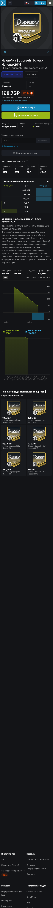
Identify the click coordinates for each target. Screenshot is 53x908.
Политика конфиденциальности (36, 867)
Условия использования (37, 859)
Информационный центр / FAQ (13, 893)
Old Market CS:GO (34, 891)
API (2, 859)
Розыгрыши (6, 906)
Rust (28, 902)
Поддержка (6, 900)
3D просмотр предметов (13, 871)
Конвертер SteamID (10, 865)
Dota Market (32, 897)
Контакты (30, 874)
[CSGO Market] (3, 3)
